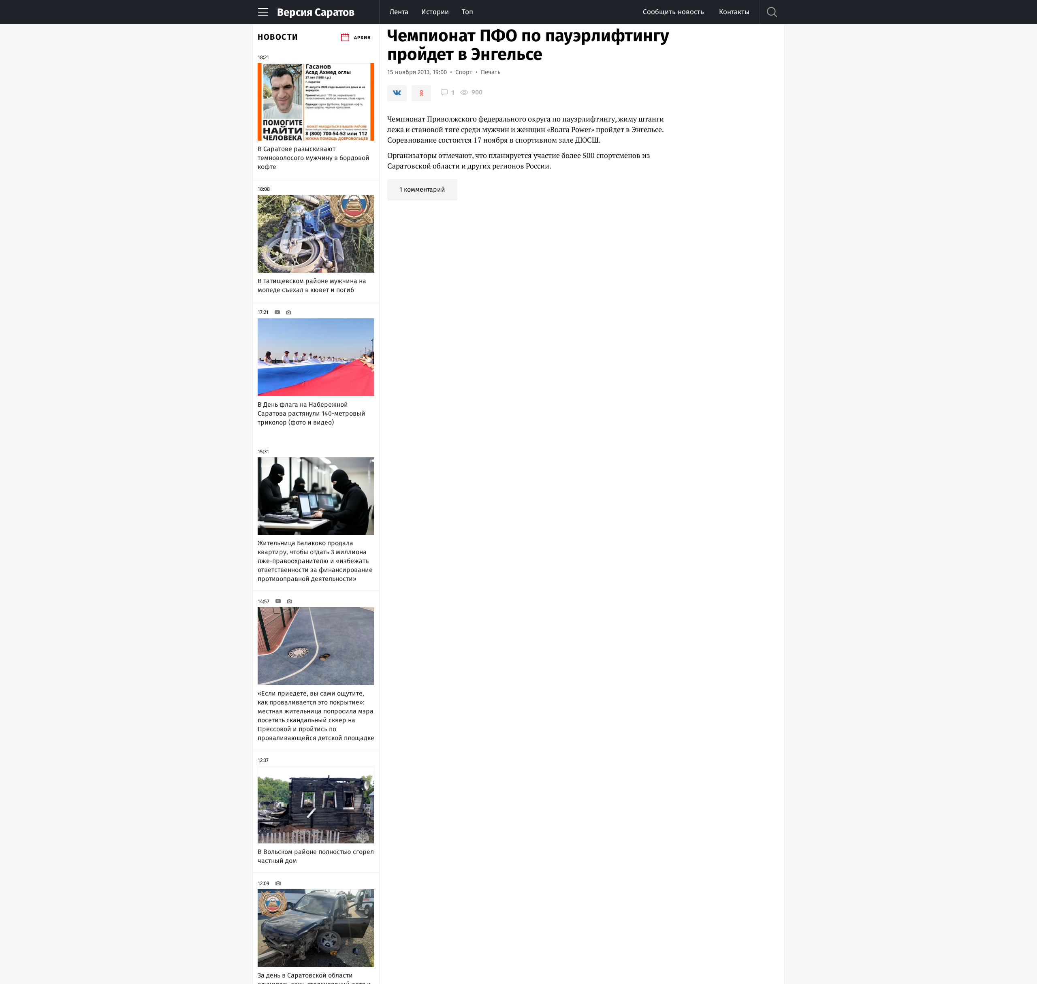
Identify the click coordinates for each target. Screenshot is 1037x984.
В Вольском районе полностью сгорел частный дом (316, 856)
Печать (491, 72)
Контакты (734, 12)
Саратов (315, 12)
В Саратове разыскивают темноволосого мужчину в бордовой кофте (313, 158)
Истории (435, 12)
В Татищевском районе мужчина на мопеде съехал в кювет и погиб (312, 285)
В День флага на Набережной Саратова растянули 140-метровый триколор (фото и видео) (311, 413)
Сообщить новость (673, 12)
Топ (467, 12)
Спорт (463, 72)
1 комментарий (422, 189)
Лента (399, 12)
